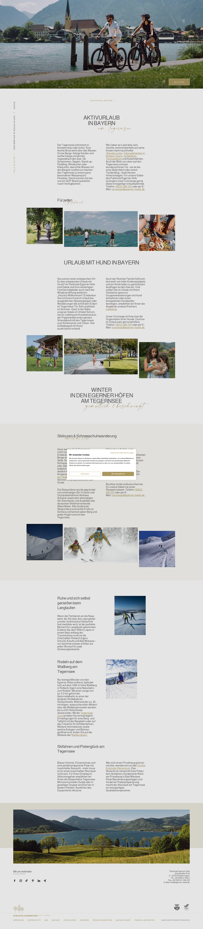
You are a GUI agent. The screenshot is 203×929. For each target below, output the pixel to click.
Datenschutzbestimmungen (122, 453)
